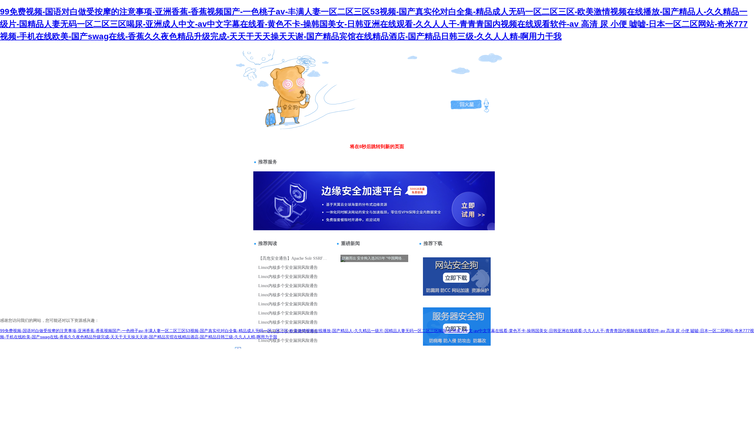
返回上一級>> (277, 84)
